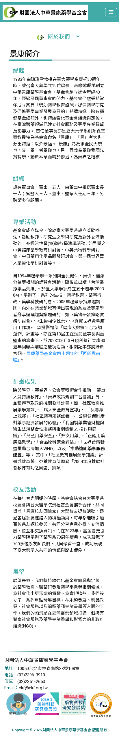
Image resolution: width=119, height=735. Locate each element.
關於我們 (60, 37)
